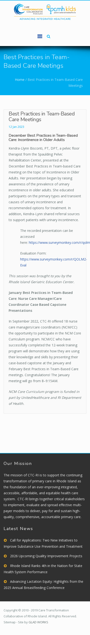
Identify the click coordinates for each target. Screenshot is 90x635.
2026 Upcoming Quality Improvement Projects (46, 556)
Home (19, 79)
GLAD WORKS (38, 622)
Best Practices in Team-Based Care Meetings (42, 116)
